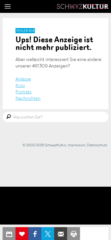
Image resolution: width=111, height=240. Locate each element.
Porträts (23, 92)
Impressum (76, 144)
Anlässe (23, 79)
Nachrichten (28, 98)
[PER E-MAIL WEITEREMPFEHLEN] (60, 233)
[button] (7, 6)
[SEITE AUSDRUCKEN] (73, 233)
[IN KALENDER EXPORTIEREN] (9, 233)
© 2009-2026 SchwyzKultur (44, 144)
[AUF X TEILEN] (47, 233)
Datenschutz (97, 144)
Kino (20, 85)
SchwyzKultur (82, 6)
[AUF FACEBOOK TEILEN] (34, 233)
